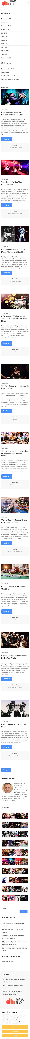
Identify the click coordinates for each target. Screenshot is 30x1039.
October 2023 (5, 22)
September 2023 (6, 26)
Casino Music (5, 72)
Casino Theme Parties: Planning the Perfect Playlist (14, 657)
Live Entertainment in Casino (9, 76)
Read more (6, 139)
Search (4, 908)
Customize (15, 1031)
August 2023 (5, 29)
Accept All (15, 1027)
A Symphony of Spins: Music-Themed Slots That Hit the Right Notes (14, 318)
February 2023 (5, 50)
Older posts (6, 770)
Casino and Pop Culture (8, 69)
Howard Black (4, 87)
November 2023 (6, 19)
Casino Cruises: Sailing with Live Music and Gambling (14, 521)
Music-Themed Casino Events (10, 79)
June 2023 (4, 36)
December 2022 (6, 58)
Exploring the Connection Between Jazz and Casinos (12, 113)
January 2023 (5, 54)
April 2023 (4, 43)
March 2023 (4, 47)
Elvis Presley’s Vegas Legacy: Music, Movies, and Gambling (13, 250)
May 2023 (4, 40)
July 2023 (4, 33)
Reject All (15, 1035)
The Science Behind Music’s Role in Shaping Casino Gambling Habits (14, 453)
